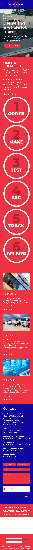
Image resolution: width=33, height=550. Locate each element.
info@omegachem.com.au (12, 456)
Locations (16, 548)
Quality (20, 546)
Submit (25, 497)
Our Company (6, 546)
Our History (14, 546)
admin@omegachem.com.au (13, 450)
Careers (22, 548)
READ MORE (9, 94)
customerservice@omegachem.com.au (16, 438)
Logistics (11, 548)
